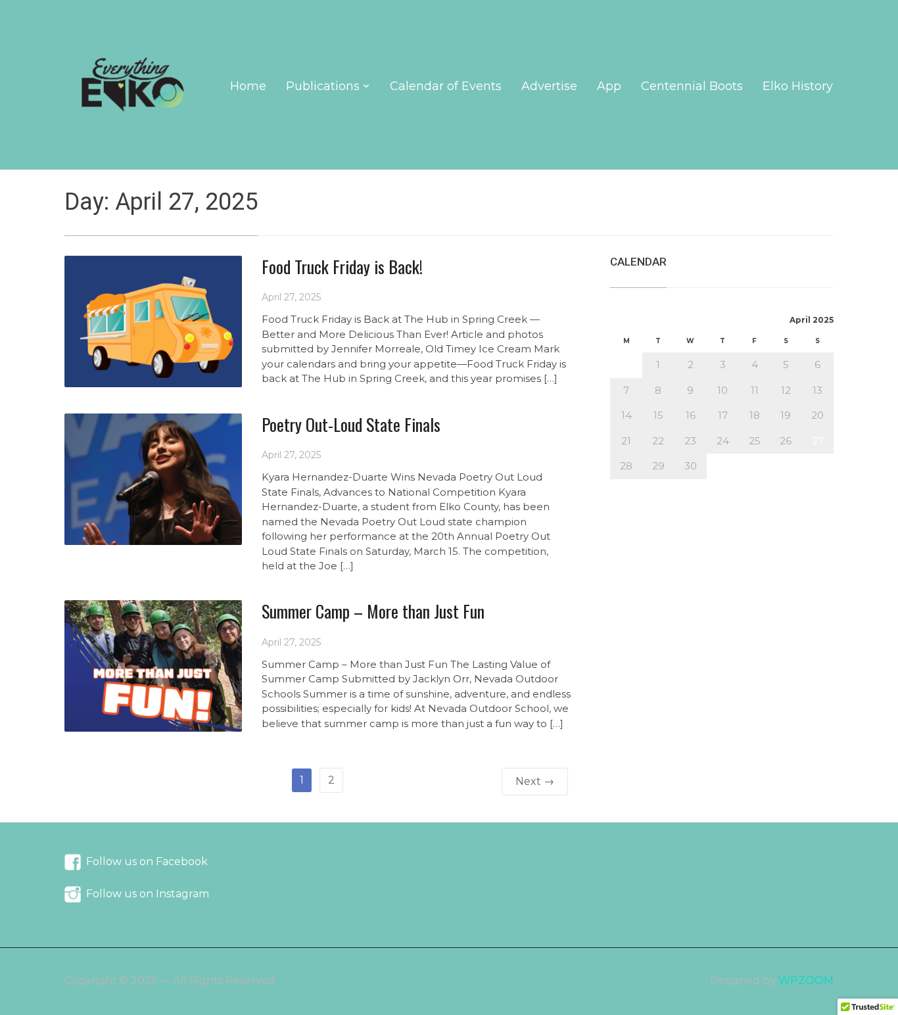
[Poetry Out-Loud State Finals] (153, 478)
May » (659, 486)
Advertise (549, 86)
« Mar (623, 486)
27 (818, 441)
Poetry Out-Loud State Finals (351, 424)
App (609, 86)
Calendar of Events (446, 86)
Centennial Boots (692, 86)
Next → (534, 781)
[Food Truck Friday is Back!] (153, 320)
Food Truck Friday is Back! (342, 266)
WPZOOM (806, 980)
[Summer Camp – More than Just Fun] (153, 665)
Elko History (798, 86)
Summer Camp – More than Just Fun (373, 611)
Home (248, 86)
